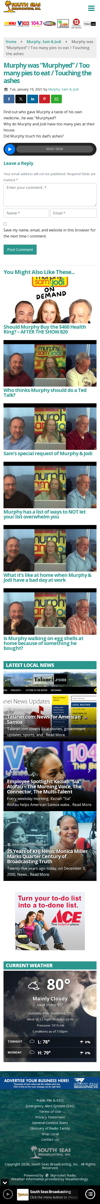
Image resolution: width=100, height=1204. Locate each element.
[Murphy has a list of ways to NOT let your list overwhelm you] (50, 485)
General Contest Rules (50, 1122)
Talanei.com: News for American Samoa (44, 719)
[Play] (10, 149)
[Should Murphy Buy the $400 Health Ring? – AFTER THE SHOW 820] (50, 300)
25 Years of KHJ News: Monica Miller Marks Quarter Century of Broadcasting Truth (47, 856)
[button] (91, 8)
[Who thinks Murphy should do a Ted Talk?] (50, 363)
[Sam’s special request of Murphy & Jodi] (50, 426)
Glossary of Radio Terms (50, 1128)
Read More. (56, 734)
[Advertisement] (50, 921)
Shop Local (50, 1133)
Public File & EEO (50, 1100)
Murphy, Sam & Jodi (63, 89)
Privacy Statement (50, 1117)
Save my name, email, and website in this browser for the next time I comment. (49, 233)
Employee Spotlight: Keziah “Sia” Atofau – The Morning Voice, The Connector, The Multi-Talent (44, 786)
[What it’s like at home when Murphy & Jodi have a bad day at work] (50, 548)
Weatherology (76, 1179)
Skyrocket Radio (62, 1175)
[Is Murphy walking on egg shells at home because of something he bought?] (50, 611)
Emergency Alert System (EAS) (50, 1106)
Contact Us (50, 1139)
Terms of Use (50, 1111)
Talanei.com (17, 728)
